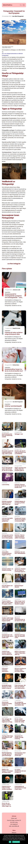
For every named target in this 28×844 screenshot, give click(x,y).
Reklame (14, 832)
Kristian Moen (16, 365)
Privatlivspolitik (16, 841)
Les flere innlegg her (14, 264)
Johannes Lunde (16, 289)
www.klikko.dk (15, 826)
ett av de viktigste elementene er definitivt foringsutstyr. (12, 54)
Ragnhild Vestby (16, 328)
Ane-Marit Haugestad (17, 16)
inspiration (23, 19)
